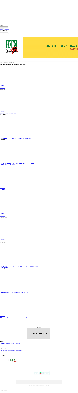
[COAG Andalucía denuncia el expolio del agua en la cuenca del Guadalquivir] (20, 307)
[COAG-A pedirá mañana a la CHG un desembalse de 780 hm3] (20, 230)
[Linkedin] (76, 34)
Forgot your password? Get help (4, 29)
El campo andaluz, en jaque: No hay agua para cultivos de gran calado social (15, 138)
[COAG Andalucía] (11, 47)
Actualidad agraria (2, 85)
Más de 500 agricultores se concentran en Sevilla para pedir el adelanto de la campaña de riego (19, 189)
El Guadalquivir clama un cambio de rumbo (9, 113)
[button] (77, 60)
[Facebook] (75, 34)
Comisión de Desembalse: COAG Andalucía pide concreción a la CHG (14, 292)
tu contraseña (10, 27)
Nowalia (9, 390)
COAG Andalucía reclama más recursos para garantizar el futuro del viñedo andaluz (11, 350)
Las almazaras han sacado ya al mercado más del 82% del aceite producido (10, 343)
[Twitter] (77, 34)
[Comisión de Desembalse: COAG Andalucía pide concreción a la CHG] (20, 281)
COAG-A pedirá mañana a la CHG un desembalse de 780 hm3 (12, 241)
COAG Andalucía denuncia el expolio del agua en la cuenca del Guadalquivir (15, 317)
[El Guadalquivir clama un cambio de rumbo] (20, 102)
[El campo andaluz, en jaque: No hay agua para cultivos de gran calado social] (20, 127)
